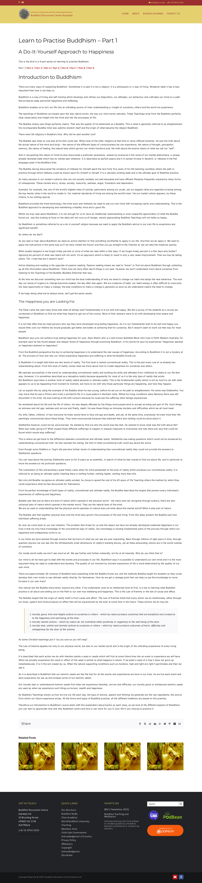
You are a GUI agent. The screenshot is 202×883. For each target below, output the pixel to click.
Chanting (66, 825)
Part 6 (65, 68)
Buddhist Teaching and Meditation (116, 815)
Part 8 (82, 68)
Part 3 (38, 68)
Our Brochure (68, 809)
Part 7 (73, 68)
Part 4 (47, 68)
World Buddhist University (75, 821)
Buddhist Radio (69, 813)
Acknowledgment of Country (76, 836)
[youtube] (175, 877)
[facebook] (181, 877)
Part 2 (30, 68)
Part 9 (90, 68)
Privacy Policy (68, 840)
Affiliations (67, 843)
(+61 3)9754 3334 (176, 3)
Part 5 (56, 68)
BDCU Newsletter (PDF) (116, 809)
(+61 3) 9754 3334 (29, 830)
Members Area (69, 828)
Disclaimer (67, 855)
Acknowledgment (70, 851)
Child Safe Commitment (74, 832)
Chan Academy (69, 817)
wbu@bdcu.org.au (158, 3)
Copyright (66, 847)
